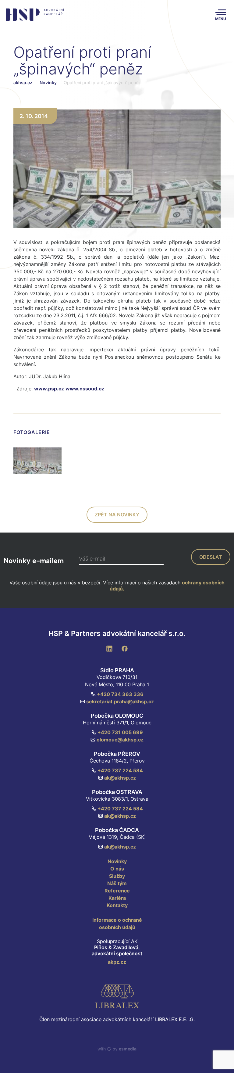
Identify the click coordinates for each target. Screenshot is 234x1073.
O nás (117, 869)
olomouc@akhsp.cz (120, 740)
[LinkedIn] (109, 648)
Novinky (51, 82)
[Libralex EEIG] (117, 996)
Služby (117, 876)
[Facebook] (125, 648)
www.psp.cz (49, 389)
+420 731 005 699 (120, 732)
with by (117, 1048)
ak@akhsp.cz (120, 778)
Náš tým (117, 883)
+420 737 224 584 (120, 770)
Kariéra (117, 898)
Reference (117, 891)
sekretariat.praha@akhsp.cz (120, 701)
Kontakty (117, 905)
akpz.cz (117, 962)
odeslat (210, 557)
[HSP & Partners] (34, 14)
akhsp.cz (22, 82)
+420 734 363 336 (120, 694)
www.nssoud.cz (85, 389)
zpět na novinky (117, 514)
